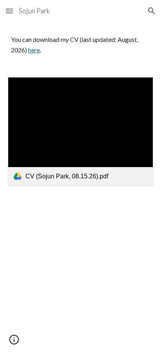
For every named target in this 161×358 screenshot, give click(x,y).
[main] (80, 44)
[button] (9, 11)
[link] (80, 131)
